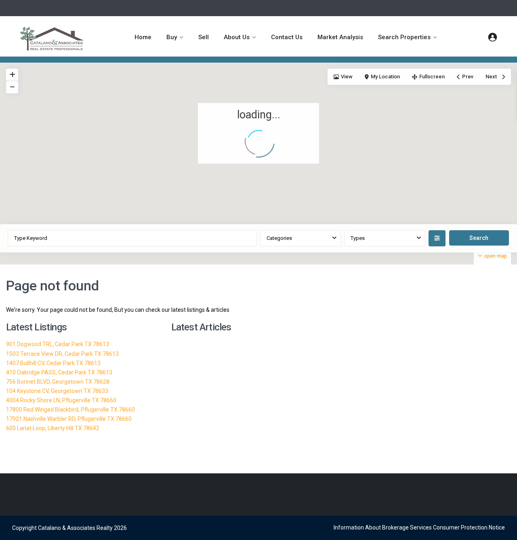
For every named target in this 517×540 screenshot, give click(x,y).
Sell (203, 37)
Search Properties (404, 37)
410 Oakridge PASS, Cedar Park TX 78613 (59, 372)
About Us (237, 37)
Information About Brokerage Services (383, 527)
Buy (171, 37)
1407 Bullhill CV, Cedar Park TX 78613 (53, 363)
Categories (279, 238)
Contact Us (287, 37)
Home (143, 37)
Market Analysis (340, 37)
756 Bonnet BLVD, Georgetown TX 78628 (57, 381)
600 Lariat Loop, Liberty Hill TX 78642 (52, 428)
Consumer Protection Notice (469, 527)
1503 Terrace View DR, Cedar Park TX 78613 (62, 354)
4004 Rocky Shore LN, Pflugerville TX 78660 (61, 400)
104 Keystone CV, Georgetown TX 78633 (57, 391)
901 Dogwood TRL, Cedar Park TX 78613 (57, 344)
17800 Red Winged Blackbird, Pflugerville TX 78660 (70, 409)
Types (358, 238)
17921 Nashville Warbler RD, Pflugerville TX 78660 (69, 419)
